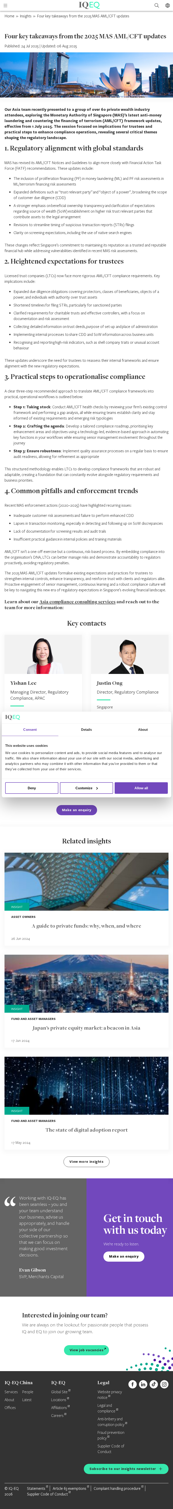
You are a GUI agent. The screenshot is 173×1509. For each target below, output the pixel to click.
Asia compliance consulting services (77, 602)
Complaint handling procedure (117, 1488)
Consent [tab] (30, 729)
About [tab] (143, 729)
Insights (26, 16)
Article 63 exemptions (69, 1488)
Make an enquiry (77, 810)
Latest (27, 1400)
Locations (58, 1400)
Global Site (59, 1392)
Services (11, 1392)
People (27, 1392)
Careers (57, 1416)
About (9, 1400)
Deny (32, 788)
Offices (10, 1408)
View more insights (86, 1161)
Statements (36, 1488)
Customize (83, 788)
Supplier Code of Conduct (47, 1494)
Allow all (141, 788)
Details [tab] (86, 729)
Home (9, 16)
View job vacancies (87, 1350)
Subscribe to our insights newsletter (122, 1468)
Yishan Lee (23, 683)
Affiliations (59, 1408)
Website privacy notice (110, 1395)
